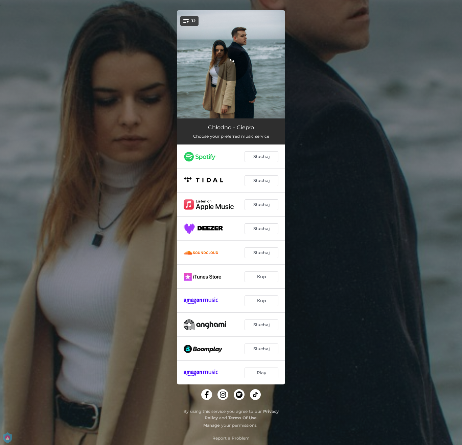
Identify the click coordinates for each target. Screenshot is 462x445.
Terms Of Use (242, 417)
